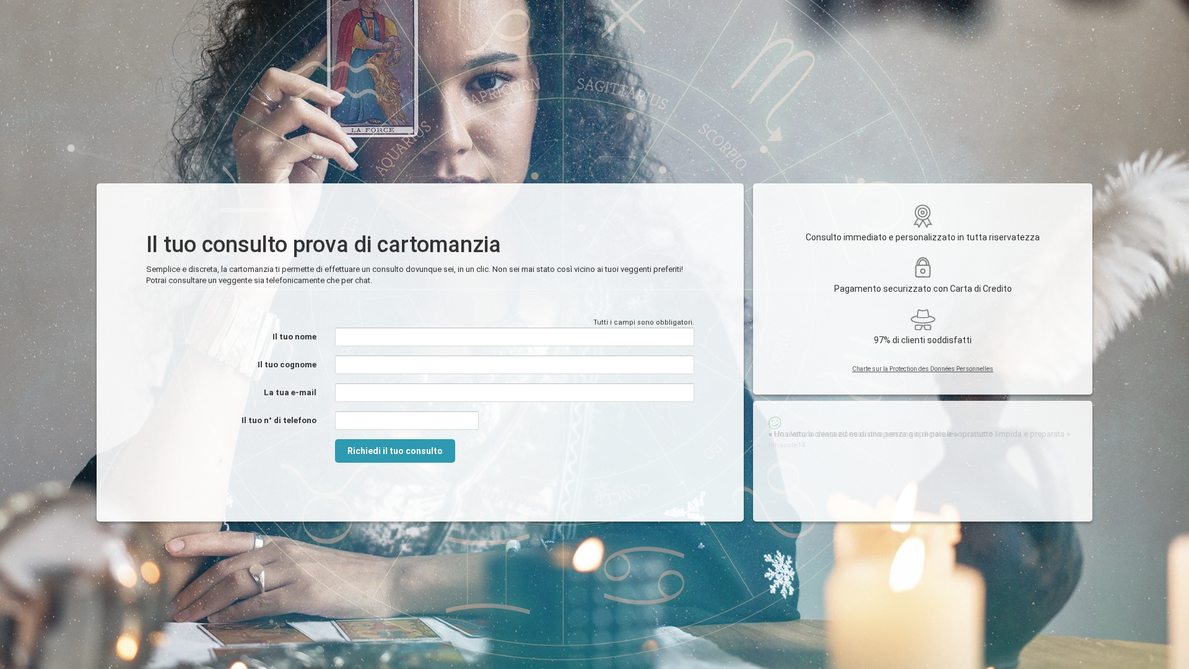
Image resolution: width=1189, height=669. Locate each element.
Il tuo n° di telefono (279, 420)
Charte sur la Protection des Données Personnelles (922, 368)
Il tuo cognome (287, 364)
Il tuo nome (294, 336)
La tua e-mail (290, 392)
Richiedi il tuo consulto (395, 451)
